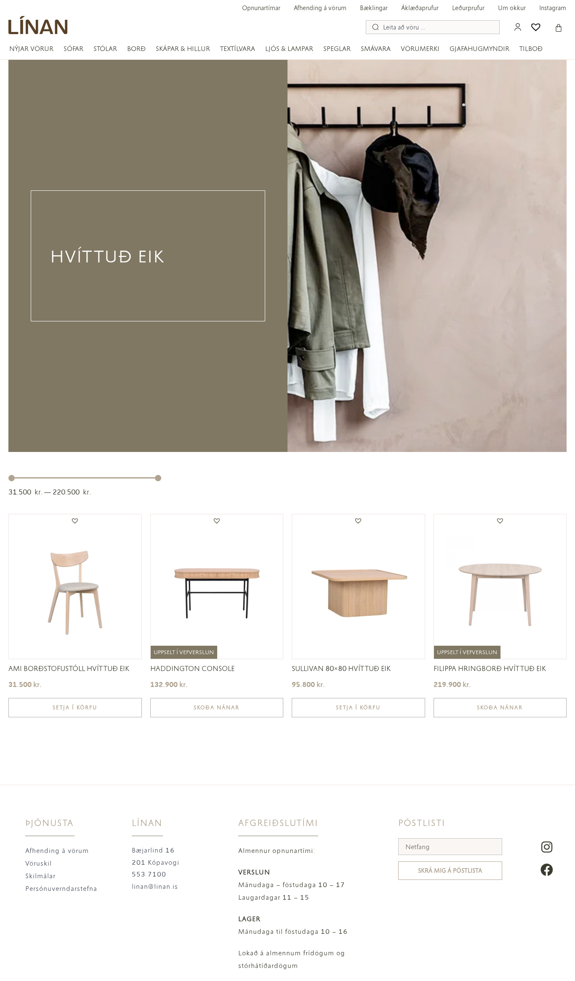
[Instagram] (546, 847)
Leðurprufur (468, 8)
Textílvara (237, 48)
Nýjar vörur (31, 48)
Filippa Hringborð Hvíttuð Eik (490, 668)
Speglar (337, 48)
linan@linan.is (155, 886)
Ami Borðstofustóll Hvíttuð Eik (68, 668)
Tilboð (531, 48)
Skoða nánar (217, 708)
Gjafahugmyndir (479, 48)
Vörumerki (420, 48)
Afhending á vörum (320, 8)
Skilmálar (40, 875)
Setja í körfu (75, 708)
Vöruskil (38, 863)
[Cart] (558, 28)
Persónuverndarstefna (61, 888)
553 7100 (149, 874)
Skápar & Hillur (183, 48)
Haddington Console (192, 668)
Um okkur (512, 8)
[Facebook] (546, 869)
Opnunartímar (261, 8)
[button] (75, 521)
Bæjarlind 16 (153, 850)
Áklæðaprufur (420, 8)
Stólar (105, 48)
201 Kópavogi (155, 862)
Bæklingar (374, 8)
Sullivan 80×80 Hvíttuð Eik (341, 668)
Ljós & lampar (289, 48)
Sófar (73, 48)
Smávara (376, 48)
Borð (136, 48)
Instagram (552, 8)
